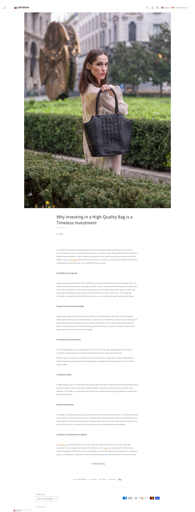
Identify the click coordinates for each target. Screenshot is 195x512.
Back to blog (99, 463)
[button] (4, 7)
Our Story (102, 479)
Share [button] (61, 234)
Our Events (93, 479)
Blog (120, 479)
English (18, 510)
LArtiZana (43, 507)
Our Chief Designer (80, 479)
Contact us (112, 479)
